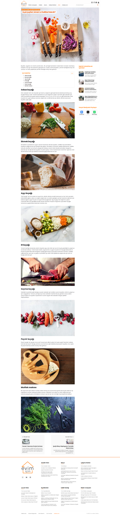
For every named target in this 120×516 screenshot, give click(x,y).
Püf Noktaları (36, 9)
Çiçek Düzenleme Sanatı (47, 470)
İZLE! (59, 5)
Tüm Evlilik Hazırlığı (65, 491)
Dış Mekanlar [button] (44, 488)
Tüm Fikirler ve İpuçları (86, 491)
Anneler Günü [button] (45, 463)
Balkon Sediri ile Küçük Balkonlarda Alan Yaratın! (49, 502)
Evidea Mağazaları (32, 513)
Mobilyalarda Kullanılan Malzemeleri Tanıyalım (89, 502)
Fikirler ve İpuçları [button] (86, 488)
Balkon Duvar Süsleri (46, 493)
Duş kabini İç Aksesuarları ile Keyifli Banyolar (69, 468)
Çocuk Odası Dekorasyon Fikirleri (29, 498)
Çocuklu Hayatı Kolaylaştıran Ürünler (28, 493)
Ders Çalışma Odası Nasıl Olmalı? (29, 502)
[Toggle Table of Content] (71, 73)
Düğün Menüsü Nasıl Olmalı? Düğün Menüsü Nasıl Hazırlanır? (69, 499)
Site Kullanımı (41, 513)
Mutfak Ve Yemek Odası (27, 9)
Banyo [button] (63, 463)
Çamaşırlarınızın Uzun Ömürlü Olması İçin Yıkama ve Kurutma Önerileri (68, 472)
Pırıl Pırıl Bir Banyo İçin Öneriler (88, 493)
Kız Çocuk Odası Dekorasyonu (28, 500)
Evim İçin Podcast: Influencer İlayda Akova (69, 505)
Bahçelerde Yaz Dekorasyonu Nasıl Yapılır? (89, 497)
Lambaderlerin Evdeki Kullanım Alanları (88, 474)
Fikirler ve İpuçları (32, 5)
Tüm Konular (49, 513)
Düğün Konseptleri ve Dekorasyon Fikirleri (69, 502)
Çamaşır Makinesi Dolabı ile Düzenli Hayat (69, 476)
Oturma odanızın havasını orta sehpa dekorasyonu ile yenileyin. (49, 505)
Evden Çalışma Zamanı (86, 476)
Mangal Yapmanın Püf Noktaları (88, 495)
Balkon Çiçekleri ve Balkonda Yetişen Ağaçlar (50, 495)
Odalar (40, 5)
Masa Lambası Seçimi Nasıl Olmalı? (89, 471)
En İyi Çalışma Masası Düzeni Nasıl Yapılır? (89, 479)
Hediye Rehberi (52, 5)
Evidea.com (65, 5)
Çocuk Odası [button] (25, 488)
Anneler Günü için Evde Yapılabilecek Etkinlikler (47, 472)
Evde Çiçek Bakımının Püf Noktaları (89, 500)
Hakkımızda (23, 513)
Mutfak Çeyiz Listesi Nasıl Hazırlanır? (70, 493)
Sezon (45, 5)
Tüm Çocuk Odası (25, 491)
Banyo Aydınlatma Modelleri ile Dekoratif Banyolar (68, 479)
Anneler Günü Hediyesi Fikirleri (48, 468)
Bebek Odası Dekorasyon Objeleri (29, 496)
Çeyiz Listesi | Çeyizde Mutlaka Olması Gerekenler (68, 495)
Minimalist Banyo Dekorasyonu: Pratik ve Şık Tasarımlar (68, 482)
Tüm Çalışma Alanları (86, 466)
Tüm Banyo (63, 466)
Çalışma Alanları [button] (85, 463)
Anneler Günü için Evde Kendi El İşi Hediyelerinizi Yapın (49, 475)
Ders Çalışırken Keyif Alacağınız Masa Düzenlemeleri (88, 468)
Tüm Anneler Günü (45, 466)
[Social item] (92, 2)
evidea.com (56, 513)
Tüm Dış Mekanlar (45, 491)
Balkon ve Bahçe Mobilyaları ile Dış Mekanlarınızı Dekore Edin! (49, 499)
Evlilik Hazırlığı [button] (65, 488)
